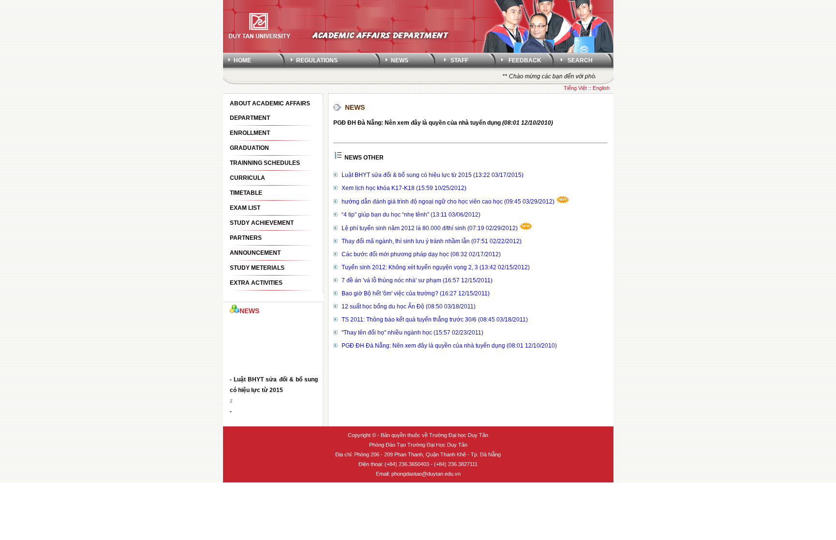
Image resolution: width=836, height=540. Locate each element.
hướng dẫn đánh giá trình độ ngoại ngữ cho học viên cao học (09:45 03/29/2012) (449, 201)
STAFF (459, 60)
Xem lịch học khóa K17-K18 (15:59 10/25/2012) (404, 188)
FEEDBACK (524, 60)
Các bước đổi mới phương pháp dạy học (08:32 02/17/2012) (421, 254)
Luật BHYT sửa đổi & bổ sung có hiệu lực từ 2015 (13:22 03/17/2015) (432, 175)
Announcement (255, 252)
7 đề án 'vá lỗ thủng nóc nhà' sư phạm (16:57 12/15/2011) (417, 280)
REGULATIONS (317, 60)
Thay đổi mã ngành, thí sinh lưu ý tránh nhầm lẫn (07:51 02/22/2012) (432, 241)
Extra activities (256, 282)
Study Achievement (262, 222)
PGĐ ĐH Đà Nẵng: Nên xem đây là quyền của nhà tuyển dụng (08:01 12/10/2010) (449, 345)
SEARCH (580, 60)
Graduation (249, 148)
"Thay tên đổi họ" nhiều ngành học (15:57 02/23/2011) (412, 332)
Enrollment (250, 133)
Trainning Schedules (265, 163)
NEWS (399, 60)
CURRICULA (247, 178)
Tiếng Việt (575, 88)
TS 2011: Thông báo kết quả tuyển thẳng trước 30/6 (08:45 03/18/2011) (435, 319)
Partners (246, 237)
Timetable (246, 193)
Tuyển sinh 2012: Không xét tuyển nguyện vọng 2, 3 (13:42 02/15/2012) (436, 267)
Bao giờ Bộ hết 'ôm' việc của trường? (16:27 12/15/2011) (416, 293)
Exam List (245, 207)
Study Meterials (257, 267)
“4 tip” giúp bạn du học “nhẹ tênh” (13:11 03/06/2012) (411, 214)
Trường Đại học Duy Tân (458, 435)
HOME (242, 60)
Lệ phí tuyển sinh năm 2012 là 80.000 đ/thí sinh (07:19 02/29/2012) (430, 228)
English (601, 88)
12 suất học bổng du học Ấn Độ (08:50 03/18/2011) (409, 306)
